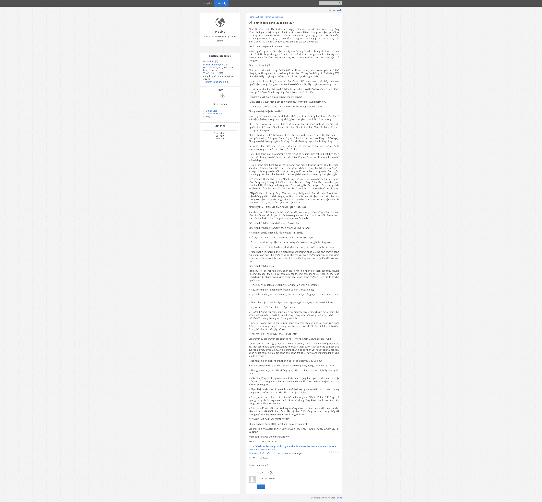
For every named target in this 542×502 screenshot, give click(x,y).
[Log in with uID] (266, 472)
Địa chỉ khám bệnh (213, 64)
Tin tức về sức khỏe (274, 17)
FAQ (208, 116)
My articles (209, 61)
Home (251, 17)
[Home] (220, 26)
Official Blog (211, 110)
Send (261, 486)
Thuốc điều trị (210, 73)
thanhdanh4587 (284, 453)
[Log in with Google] (270, 472)
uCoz (339, 497)
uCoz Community (214, 113)
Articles (259, 17)
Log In (339, 10)
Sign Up (332, 10)
